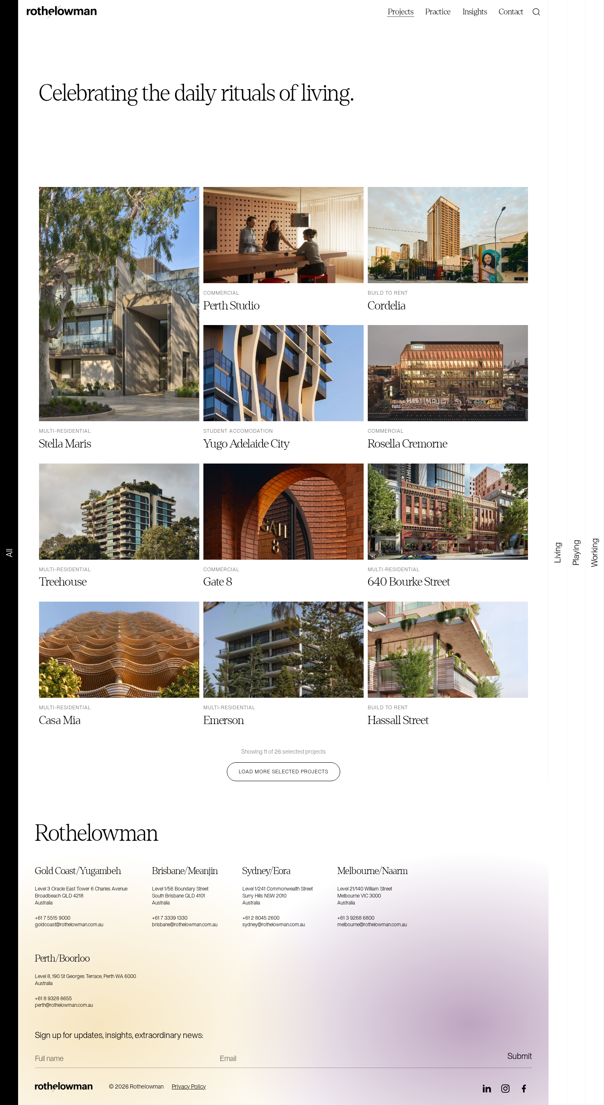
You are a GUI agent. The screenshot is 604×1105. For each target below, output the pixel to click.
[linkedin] (487, 1088)
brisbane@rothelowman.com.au (184, 924)
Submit (519, 1056)
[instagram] (505, 1088)
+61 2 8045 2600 (260, 918)
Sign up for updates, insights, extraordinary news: (119, 1035)
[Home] (68, 1086)
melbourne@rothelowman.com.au (372, 924)
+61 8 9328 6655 (53, 998)
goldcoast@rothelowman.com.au (69, 924)
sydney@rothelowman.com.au (273, 924)
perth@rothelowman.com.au (64, 1005)
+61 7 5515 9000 (52, 918)
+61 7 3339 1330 (169, 918)
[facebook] (524, 1088)
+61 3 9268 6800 (355, 918)
